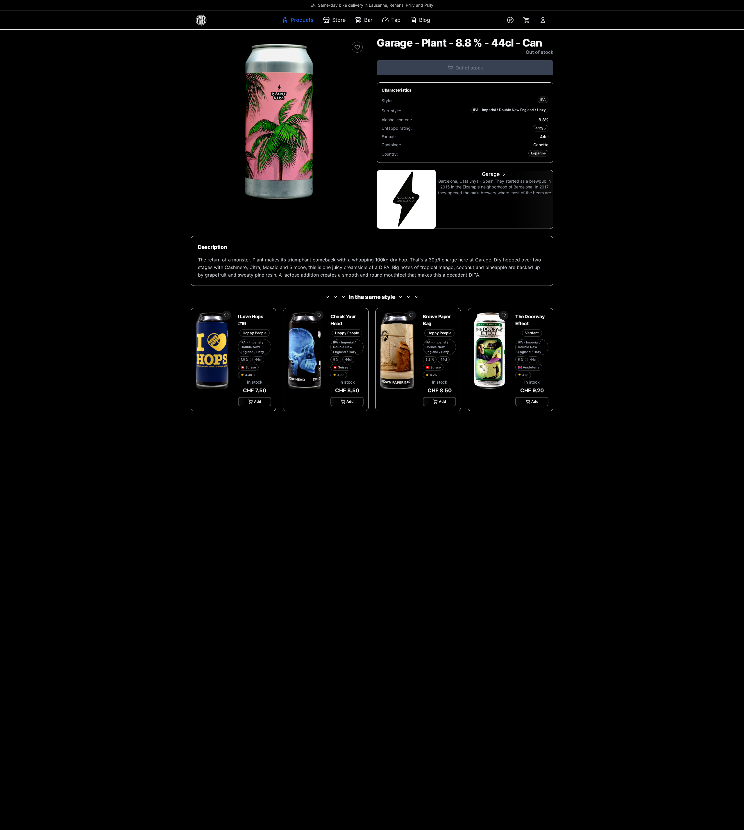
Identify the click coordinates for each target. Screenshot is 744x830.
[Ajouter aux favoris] (226, 315)
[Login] (543, 20)
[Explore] (510, 20)
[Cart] (526, 20)
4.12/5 (540, 128)
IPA (543, 99)
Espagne (538, 153)
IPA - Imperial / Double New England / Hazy (509, 110)
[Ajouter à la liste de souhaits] (357, 47)
